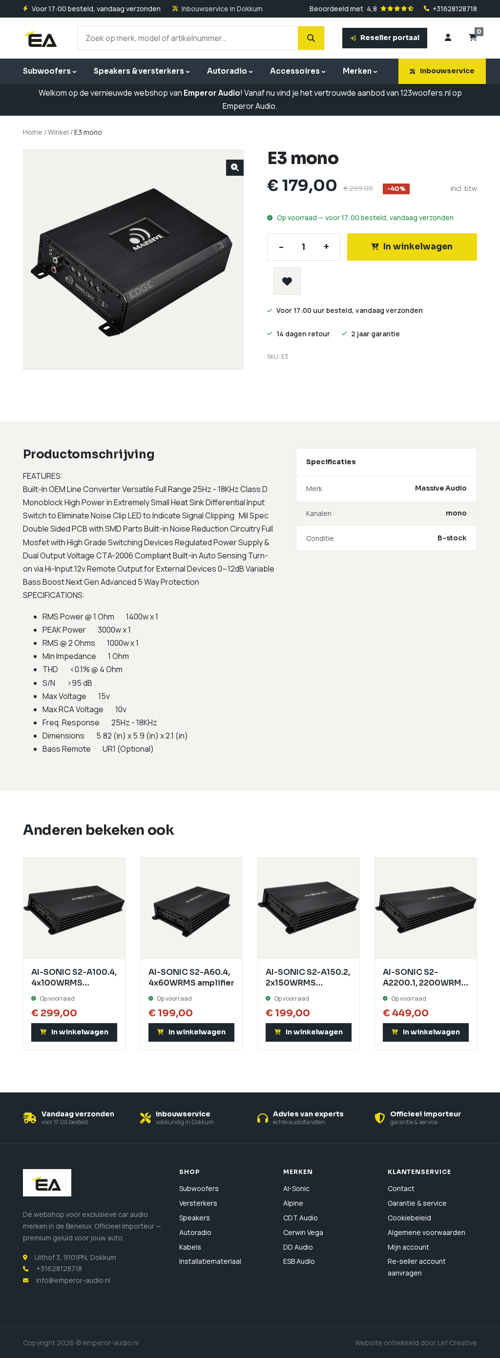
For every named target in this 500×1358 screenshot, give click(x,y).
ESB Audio (299, 1261)
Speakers (194, 1217)
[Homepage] (41, 38)
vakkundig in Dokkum (185, 1122)
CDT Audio (300, 1217)
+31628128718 (455, 8)
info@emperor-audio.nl (73, 1280)
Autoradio (227, 71)
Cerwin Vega (303, 1232)
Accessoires (295, 71)
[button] (235, 168)
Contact (401, 1188)
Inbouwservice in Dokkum (222, 8)
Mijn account (408, 1247)
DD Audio (298, 1247)
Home (32, 132)
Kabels (190, 1247)
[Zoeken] (311, 38)
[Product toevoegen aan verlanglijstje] (287, 281)
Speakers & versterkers (139, 71)
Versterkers (198, 1203)
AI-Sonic (296, 1188)
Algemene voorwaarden (426, 1232)
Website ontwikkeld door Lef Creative (416, 1342)
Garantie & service (417, 1203)
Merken (357, 71)
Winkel (58, 132)
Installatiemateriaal (210, 1261)
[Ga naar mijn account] (448, 38)
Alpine (293, 1203)
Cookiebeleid (409, 1217)
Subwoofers (47, 71)
